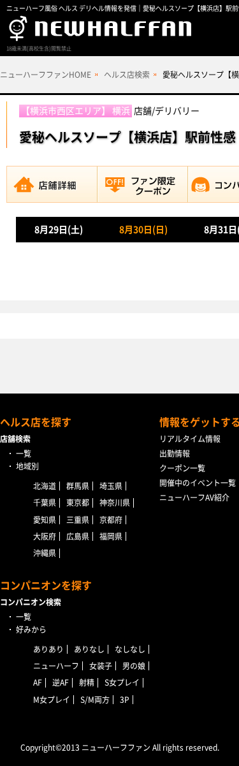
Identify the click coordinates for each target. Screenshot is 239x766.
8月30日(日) (143, 229)
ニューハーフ (56, 666)
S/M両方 (95, 699)
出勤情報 (174, 453)
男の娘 (133, 666)
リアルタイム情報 (190, 439)
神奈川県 (114, 502)
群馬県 (77, 486)
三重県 (77, 520)
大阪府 (44, 536)
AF (37, 682)
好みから (31, 629)
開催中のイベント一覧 (197, 483)
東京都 (77, 502)
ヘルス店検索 (127, 74)
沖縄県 (44, 553)
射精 (86, 682)
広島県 (77, 536)
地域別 (27, 466)
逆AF (60, 682)
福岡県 (110, 536)
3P (124, 699)
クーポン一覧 (182, 468)
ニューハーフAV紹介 (194, 497)
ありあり (48, 649)
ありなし (89, 649)
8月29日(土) (58, 229)
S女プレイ (122, 682)
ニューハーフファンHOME (45, 74)
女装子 (100, 666)
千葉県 (44, 502)
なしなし (130, 649)
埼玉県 (110, 486)
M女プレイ (51, 699)
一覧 (23, 453)
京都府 (110, 520)
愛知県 (44, 520)
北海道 (44, 486)
